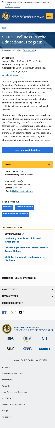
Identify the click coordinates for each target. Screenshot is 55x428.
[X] (13, 313)
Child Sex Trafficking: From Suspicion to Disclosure (25, 259)
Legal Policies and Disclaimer (14, 392)
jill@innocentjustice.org (22, 191)
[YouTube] (21, 313)
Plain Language (8, 380)
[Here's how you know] (27, 4)
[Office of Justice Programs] (6, 16)
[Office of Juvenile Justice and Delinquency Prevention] (10, 351)
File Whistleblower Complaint (14, 373)
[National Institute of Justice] (44, 341)
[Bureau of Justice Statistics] (27, 342)
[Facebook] (5, 313)
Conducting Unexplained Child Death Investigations (23, 240)
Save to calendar (10, 75)
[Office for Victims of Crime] (27, 351)
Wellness (7, 206)
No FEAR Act (7, 398)
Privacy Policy (7, 386)
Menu (49, 16)
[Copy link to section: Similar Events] (22, 233)
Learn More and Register (27, 150)
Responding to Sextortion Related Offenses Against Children (26, 249)
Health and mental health (15, 213)
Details (8, 164)
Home (4, 27)
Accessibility (7, 367)
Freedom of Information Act (13, 404)
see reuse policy (29, 50)
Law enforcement (24, 206)
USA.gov (5, 411)
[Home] (28, 16)
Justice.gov (6, 417)
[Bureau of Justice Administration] (11, 340)
